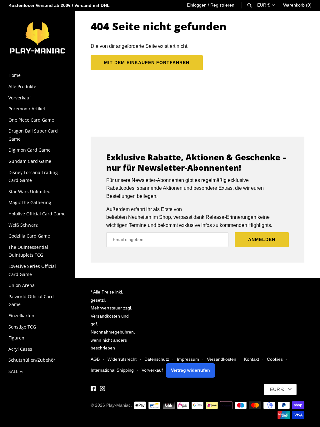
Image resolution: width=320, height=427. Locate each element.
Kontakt (251, 359)
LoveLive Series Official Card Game (32, 270)
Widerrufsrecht (122, 359)
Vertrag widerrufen (190, 370)
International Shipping (112, 370)
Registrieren (222, 5)
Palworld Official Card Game (31, 301)
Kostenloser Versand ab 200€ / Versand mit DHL (59, 5)
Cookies (275, 359)
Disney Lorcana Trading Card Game (33, 176)
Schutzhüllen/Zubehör (31, 360)
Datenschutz (156, 359)
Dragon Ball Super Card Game (33, 135)
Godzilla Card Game (29, 236)
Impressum (188, 359)
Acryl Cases (20, 349)
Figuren (16, 338)
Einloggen (197, 5)
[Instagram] (102, 389)
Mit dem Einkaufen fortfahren (146, 62)
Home (14, 75)
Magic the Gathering (29, 202)
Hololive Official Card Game (37, 214)
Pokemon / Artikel (26, 109)
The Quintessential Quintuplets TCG (28, 251)
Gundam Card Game (29, 161)
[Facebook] (93, 389)
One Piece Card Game (31, 120)
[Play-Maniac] (37, 37)
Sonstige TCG (22, 327)
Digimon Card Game (29, 150)
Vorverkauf (19, 98)
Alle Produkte (22, 86)
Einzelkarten (21, 316)
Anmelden (261, 239)
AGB (95, 359)
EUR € (263, 5)
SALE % (15, 371)
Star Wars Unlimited (29, 191)
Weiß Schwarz (23, 225)
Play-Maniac (118, 405)
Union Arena (21, 285)
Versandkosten (221, 359)
